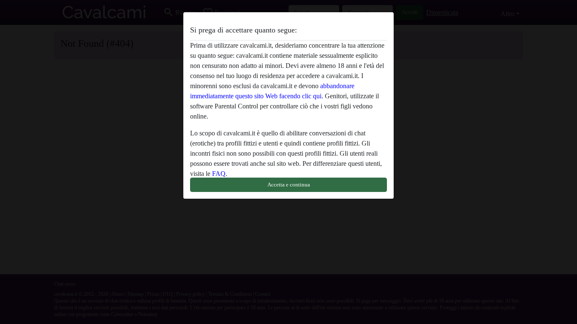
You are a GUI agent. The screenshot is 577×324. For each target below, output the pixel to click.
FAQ (219, 173)
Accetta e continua (288, 184)
